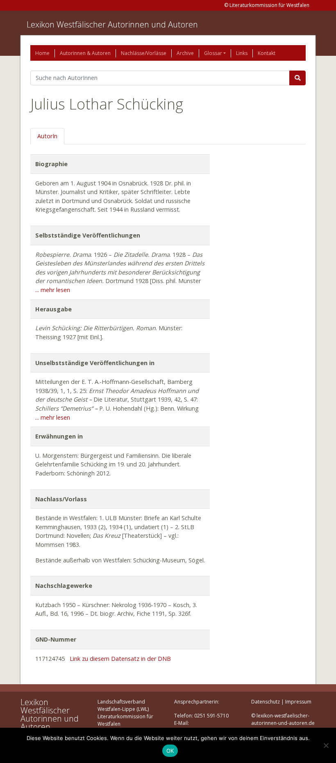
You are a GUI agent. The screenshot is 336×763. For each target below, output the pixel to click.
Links (241, 53)
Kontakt (266, 53)
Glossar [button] (213, 53)
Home (42, 53)
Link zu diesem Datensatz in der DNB (120, 658)
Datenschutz (265, 701)
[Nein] (326, 745)
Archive (185, 53)
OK (170, 750)
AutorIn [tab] (47, 136)
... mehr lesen (52, 290)
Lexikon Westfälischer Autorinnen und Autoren (112, 24)
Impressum (298, 701)
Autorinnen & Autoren (85, 53)
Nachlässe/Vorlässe (143, 53)
